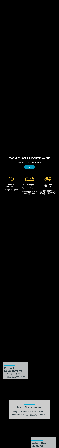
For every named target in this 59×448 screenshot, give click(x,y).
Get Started (29, 167)
